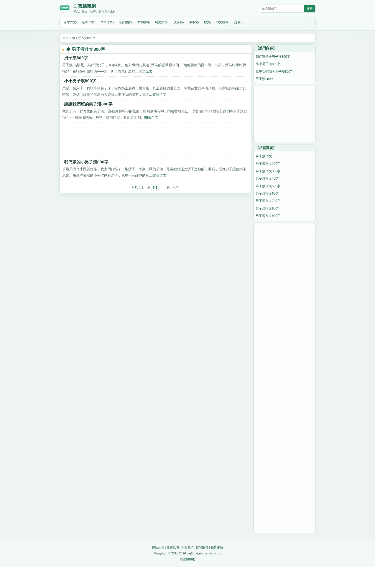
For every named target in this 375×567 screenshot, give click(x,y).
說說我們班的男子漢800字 (88, 104)
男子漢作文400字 (268, 178)
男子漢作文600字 (268, 193)
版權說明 (173, 547)
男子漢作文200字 (268, 164)
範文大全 (161, 22)
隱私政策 (202, 547)
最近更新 (217, 547)
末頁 (175, 187)
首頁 (65, 38)
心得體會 (125, 22)
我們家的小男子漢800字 (86, 162)
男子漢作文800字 (83, 38)
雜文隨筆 (222, 22)
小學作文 (70, 22)
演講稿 (178, 22)
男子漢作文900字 (268, 216)
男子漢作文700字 (268, 201)
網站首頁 (158, 547)
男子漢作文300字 (268, 171)
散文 (207, 22)
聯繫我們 (187, 547)
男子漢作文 (264, 156)
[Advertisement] (155, 140)
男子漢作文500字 (268, 186)
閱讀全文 (146, 71)
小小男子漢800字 (80, 81)
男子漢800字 (76, 58)
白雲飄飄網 (84, 5)
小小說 (193, 22)
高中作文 (106, 22)
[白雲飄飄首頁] (64, 9)
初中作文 (88, 22)
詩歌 (237, 22)
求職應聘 (143, 22)
